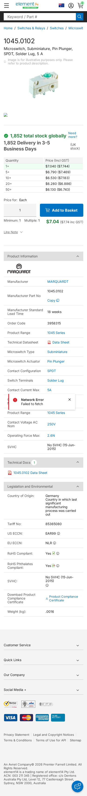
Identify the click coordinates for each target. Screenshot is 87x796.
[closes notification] (69, 399)
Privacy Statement (16, 734)
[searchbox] (40, 16)
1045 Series (56, 333)
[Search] (79, 16)
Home (8, 28)
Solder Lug (55, 380)
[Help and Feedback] (77, 786)
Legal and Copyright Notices (53, 734)
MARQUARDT (57, 281)
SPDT (51, 371)
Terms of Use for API (51, 740)
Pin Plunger (55, 361)
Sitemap (75, 740)
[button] (6, 5)
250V (51, 424)
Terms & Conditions (18, 740)
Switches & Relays (31, 28)
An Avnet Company (17, 764)
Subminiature (57, 352)
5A (49, 390)
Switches (57, 28)
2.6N (51, 435)
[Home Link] (36, 5)
